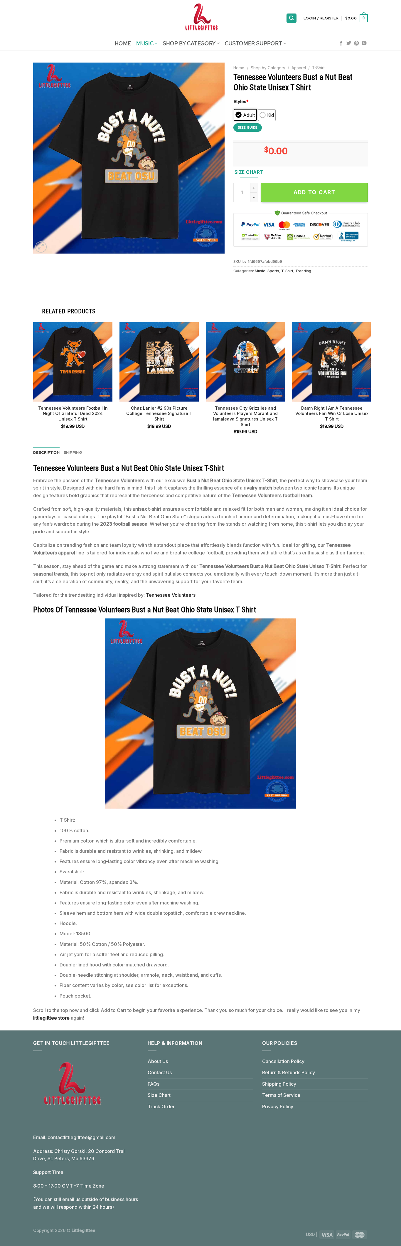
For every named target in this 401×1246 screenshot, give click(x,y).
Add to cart (315, 192)
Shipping (73, 452)
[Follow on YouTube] (364, 43)
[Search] (291, 18)
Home (123, 43)
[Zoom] (41, 247)
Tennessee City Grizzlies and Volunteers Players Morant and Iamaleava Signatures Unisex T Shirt (245, 416)
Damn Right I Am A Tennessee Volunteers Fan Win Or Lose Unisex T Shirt (331, 413)
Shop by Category (268, 67)
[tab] (46, 452)
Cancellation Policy (283, 1061)
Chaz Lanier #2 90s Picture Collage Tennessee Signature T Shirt (159, 413)
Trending (303, 271)
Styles (241, 101)
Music (145, 43)
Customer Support (253, 43)
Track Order (161, 1106)
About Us (158, 1061)
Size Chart (159, 1095)
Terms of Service (281, 1095)
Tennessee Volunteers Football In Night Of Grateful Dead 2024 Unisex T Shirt (73, 413)
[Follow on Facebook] (341, 43)
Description (46, 452)
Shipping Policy (279, 1084)
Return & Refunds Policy (288, 1072)
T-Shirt (318, 67)
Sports (273, 271)
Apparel (299, 67)
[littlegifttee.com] (200, 18)
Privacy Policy (277, 1106)
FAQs (153, 1084)
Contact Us (160, 1072)
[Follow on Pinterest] (356, 43)
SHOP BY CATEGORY (189, 43)
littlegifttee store (51, 1018)
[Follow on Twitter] (348, 43)
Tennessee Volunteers (171, 595)
